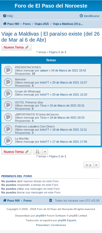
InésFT (44, 82)
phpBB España (67, 220)
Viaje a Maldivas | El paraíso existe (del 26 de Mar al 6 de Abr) (50, 37)
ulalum (44, 70)
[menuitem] (8, 16)
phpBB (40, 215)
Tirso (43, 105)
